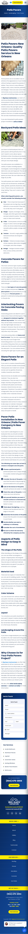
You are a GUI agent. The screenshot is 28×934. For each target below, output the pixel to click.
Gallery (14, 835)
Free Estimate (17, 2)
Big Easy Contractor (9, 662)
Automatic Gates (10, 759)
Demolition (14, 871)
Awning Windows (10, 763)
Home (14, 825)
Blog (14, 840)
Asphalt (7, 756)
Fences (14, 866)
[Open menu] (25, 2)
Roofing (14, 861)
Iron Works (14, 881)
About (14, 830)
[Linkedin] (20, 813)
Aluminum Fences (10, 752)
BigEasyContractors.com (18, 919)
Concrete (14, 876)
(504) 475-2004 (14, 780)
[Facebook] (8, 813)
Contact (14, 850)
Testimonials (14, 845)
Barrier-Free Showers (11, 766)
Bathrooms (8, 770)
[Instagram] (12, 813)
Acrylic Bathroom (10, 749)
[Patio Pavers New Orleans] (5, 2)
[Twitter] (16, 813)
